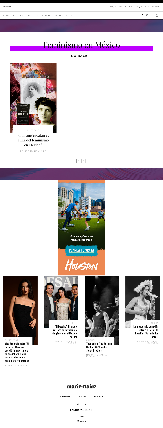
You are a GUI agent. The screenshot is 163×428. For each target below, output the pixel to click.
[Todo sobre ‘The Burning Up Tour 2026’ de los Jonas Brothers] (102, 310)
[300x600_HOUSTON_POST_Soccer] (81, 274)
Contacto (98, 396)
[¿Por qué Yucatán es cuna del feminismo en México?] (33, 98)
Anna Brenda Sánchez (17, 365)
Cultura (91, 340)
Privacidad (65, 396)
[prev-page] (78, 161)
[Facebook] (142, 15)
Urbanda (81, 421)
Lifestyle (33, 130)
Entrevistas (11, 340)
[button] (157, 15)
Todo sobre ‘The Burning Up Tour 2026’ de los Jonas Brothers (99, 347)
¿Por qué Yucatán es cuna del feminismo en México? (33, 140)
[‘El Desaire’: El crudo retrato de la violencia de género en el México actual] (61, 302)
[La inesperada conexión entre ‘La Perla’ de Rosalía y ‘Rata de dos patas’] (142, 302)
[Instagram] (147, 15)
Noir (82, 416)
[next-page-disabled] (83, 161)
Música (154, 323)
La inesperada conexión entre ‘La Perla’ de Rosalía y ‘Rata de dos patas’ (145, 332)
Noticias (82, 396)
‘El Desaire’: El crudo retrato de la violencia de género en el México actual (64, 332)
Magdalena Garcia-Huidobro (66, 342)
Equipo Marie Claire (33, 151)
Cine (74, 323)
